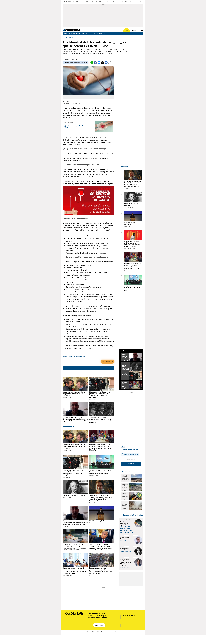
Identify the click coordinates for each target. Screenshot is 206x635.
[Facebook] (95, 62)
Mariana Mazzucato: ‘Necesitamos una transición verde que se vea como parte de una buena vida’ (125, 496)
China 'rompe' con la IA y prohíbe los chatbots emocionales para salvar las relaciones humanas (132, 244)
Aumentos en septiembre (111, 1)
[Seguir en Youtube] (132, 615)
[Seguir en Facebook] (125, 615)
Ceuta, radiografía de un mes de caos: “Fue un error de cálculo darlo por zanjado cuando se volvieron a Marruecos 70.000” (75, 570)
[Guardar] (109, 62)
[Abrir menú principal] (142, 30)
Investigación (91, 33)
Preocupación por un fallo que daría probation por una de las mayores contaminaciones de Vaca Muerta (126, 478)
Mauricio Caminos (93, 452)
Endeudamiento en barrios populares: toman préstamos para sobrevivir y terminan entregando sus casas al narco (100, 570)
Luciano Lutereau (136, 1)
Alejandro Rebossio (94, 475)
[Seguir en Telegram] (127, 615)
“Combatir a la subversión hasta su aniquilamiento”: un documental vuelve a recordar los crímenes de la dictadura (101, 420)
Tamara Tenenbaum (68, 497)
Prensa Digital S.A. (91, 631)
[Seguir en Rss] (134, 615)
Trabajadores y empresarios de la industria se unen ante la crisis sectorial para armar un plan (100, 472)
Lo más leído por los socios (71, 374)
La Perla (100, 1)
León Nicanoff (92, 575)
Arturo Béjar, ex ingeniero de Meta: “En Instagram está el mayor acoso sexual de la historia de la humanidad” (100, 498)
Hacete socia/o (126, 30)
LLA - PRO (124, 1)
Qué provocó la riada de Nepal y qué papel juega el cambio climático (125, 487)
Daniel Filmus (92, 522)
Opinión (84, 33)
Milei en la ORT (75, 1)
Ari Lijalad (104, 1)
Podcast (106, 33)
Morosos (80, 1)
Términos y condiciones (114, 631)
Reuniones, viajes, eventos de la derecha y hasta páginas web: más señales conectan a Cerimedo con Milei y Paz (100, 447)
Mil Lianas (99, 33)
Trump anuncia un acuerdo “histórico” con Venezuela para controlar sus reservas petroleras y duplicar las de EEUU (100, 547)
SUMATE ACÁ (99, 625)
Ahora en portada (68, 426)
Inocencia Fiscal (129, 1)
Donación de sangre (81, 356)
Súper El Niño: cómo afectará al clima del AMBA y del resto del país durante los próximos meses (125, 505)
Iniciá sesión (134, 30)
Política (66, 33)
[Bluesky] (99, 62)
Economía (72, 33)
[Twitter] (102, 62)
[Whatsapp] (91, 62)
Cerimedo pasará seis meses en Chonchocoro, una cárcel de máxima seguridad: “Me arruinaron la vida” (75, 419)
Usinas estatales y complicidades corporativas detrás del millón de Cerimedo (74, 393)
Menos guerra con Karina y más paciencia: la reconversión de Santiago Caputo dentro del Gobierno (99, 394)
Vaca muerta (119, 1)
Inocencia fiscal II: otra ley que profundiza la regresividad (73, 545)
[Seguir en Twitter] (123, 615)
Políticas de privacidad (102, 631)
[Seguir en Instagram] (129, 615)
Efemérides (72, 356)
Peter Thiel (85, 1)
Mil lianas (141, 1)
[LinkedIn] (106, 62)
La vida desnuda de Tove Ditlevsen (74, 495)
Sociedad (78, 33)
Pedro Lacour (92, 399)
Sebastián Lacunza (67, 397)
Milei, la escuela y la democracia (100, 521)
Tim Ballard (97, 1)
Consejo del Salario (90, 1)
